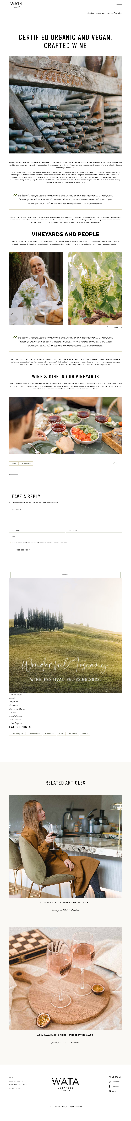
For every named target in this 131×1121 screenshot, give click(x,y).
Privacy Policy (15, 1088)
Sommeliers (14, 705)
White (85, 734)
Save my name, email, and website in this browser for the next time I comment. (40, 543)
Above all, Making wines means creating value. (65, 1034)
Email (114, 1092)
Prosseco (49, 734)
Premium (13, 701)
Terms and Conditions (18, 1085)
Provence (26, 463)
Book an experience (17, 1081)
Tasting (12, 712)
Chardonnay (34, 734)
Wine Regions (15, 723)
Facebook (115, 1087)
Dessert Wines (15, 694)
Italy (14, 463)
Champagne (17, 734)
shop (11, 1077)
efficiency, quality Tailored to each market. (65, 902)
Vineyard (73, 734)
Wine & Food (15, 719)
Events (12, 698)
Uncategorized (15, 716)
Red (61, 734)
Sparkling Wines (17, 709)
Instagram (116, 1082)
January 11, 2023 (59, 910)
